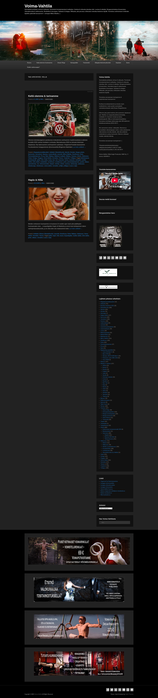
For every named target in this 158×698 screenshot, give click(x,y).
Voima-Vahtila (38, 6)
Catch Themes (129, 694)
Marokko (105, 381)
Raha (46, 156)
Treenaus (73, 156)
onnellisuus (51, 162)
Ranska (105, 386)
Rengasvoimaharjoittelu (109, 413)
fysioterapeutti (32, 160)
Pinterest (112, 257)
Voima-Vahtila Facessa (106, 489)
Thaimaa (105, 396)
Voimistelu (105, 433)
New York (105, 383)
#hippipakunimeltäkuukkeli (41, 152)
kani (53, 160)
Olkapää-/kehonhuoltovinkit (103, 62)
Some (128, 62)
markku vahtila (77, 235)
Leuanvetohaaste (105, 328)
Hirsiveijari (103, 313)
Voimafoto (55, 158)
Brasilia (105, 369)
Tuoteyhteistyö (104, 425)
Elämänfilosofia (59, 152)
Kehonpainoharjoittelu (108, 412)
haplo (54, 235)
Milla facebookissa (105, 495)
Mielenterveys (104, 336)
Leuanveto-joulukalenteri (106, 327)
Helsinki (67, 152)
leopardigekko (68, 235)
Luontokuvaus (106, 450)
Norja (104, 385)
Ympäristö (67, 158)
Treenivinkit (86, 62)
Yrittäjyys (73, 158)
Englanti (105, 371)
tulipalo (52, 163)
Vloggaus (40, 158)
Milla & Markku (67, 154)
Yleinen (61, 158)
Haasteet (118, 62)
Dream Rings (61, 62)
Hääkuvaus (106, 444)
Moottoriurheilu (106, 431)
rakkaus (34, 237)
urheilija (57, 163)
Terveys (102, 406)
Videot (30, 158)
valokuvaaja (73, 163)
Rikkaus (68, 156)
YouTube (116, 257)
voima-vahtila (48, 166)
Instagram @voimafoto (106, 487)
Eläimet (41, 233)
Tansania (105, 394)
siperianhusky (32, 163)
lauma (61, 235)
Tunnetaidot (103, 423)
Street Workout (107, 417)
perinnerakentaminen (73, 162)
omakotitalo (43, 162)
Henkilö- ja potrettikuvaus (109, 446)
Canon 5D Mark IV (107, 352)
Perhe (81, 154)
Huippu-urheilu (80, 152)
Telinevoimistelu (109, 439)
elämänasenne (85, 158)
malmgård (78, 160)
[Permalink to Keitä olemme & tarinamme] (59, 137)
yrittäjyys (66, 166)
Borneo (104, 367)
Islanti (104, 373)
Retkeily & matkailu (59, 156)
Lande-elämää (52, 154)
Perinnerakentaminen (34, 156)
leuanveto (61, 160)
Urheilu (79, 156)
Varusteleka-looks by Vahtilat (110, 452)
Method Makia (104, 334)
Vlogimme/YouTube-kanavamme (109, 481)
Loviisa (102, 330)
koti (57, 160)
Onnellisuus (75, 154)
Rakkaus (51, 156)
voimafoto (55, 166)
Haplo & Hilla (35, 179)
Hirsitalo (72, 152)
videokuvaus (39, 166)
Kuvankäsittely (106, 448)
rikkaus (87, 162)
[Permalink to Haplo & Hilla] (59, 221)
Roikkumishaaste (105, 400)
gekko (38, 160)
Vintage (35, 158)
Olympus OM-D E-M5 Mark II (110, 356)
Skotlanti (105, 392)
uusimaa (67, 163)
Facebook (100, 257)
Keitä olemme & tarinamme (44, 62)
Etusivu (29, 62)
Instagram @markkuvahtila (107, 485)
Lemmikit (59, 154)
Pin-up (43, 156)
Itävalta (105, 375)
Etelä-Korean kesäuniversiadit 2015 (112, 429)
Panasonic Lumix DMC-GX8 (110, 357)
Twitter (104, 257)
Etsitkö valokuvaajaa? (33, 67)
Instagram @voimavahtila (107, 483)
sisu (38, 163)
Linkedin (108, 257)
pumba (82, 162)
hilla (42, 160)
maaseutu (72, 160)
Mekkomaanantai (105, 332)
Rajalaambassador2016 (106, 350)
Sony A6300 (106, 359)
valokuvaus (81, 163)
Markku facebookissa (106, 493)
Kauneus (45, 154)
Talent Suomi (103, 404)
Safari (104, 388)
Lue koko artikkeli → (79, 147)
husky (50, 160)
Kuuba (104, 379)
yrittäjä (61, 166)
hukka (46, 160)
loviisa (66, 160)
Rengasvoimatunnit (108, 415)
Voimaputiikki (74, 62)
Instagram (120, 257)
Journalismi (38, 154)
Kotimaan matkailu (107, 377)
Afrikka (104, 365)
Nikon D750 (106, 354)
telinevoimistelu (44, 163)
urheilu (62, 163)
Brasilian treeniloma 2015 (107, 305)
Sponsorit (103, 402)
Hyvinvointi (31, 154)
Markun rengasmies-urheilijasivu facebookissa (112, 491)
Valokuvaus (85, 156)
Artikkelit (52, 152)
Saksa (104, 390)
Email (124, 257)
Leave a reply (49, 99)
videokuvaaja (32, 166)
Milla (42, 99)
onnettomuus (59, 162)
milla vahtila (36, 162)
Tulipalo (102, 421)
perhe (65, 162)
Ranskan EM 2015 (109, 437)
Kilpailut (107, 435)
